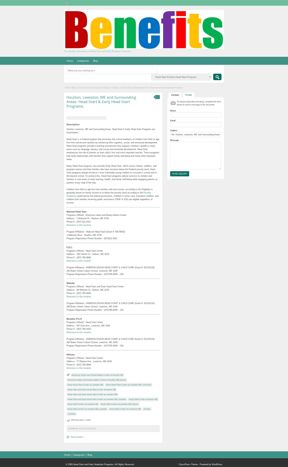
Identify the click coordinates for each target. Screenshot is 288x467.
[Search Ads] (217, 77)
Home (70, 60)
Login (219, 3)
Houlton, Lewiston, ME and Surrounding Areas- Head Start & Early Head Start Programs (101, 102)
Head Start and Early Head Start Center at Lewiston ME (93, 394)
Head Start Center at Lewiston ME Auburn (119, 404)
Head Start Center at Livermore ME (125, 409)
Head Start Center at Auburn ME (143, 399)
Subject (173, 130)
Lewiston (72, 414)
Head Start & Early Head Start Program (94, 88)
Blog (95, 60)
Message (174, 140)
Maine (74, 88)
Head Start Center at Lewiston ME (83, 404)
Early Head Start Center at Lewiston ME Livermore (128, 385)
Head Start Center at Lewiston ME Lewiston (87, 409)
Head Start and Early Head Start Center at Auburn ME (92, 389)
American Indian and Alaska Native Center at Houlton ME (97, 375)
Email (173, 120)
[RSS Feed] (66, 2)
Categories (83, 60)
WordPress (217, 464)
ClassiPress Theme (188, 464)
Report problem (77, 437)
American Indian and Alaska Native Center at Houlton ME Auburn (97, 380)
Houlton (147, 409)
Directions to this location (78, 225)
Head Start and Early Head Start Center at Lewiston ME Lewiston (97, 399)
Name (173, 111)
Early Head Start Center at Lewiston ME (85, 385)
